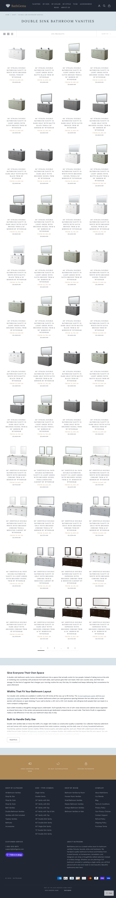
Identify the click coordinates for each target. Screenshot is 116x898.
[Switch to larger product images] (4, 34)
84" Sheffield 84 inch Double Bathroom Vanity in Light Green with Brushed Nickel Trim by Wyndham (16, 576)
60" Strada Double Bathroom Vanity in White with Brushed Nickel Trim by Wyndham (99, 274)
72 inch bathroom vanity (86, 696)
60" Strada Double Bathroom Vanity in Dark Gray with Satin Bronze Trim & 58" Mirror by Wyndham (44, 376)
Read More (13, 740)
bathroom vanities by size (39, 731)
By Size (46, 4)
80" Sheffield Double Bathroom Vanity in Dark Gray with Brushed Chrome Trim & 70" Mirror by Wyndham (44, 628)
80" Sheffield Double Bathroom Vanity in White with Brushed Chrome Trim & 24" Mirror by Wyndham (16, 475)
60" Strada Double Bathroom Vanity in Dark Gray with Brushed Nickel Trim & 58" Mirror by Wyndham (16, 425)
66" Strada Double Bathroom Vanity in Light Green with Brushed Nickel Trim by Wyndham (99, 72)
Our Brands (99, 796)
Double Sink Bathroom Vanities (30, 15)
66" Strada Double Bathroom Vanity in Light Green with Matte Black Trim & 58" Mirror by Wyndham (99, 175)
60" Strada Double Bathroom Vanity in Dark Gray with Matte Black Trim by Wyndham (72, 376)
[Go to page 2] (75, 648)
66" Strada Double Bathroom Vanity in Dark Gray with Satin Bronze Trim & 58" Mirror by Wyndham (16, 224)
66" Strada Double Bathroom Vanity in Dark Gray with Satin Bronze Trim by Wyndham (71, 123)
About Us (65, 7)
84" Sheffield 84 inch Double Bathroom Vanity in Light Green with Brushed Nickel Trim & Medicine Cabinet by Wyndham (44, 476)
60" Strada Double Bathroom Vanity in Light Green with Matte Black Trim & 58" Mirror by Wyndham (44, 425)
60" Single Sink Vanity (43, 826)
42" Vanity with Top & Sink (44, 811)
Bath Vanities (10, 808)
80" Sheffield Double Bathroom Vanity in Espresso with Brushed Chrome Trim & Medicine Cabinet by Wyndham (71, 577)
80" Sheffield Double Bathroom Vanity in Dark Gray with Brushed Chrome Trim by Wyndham (16, 626)
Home (7, 15)
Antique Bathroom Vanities (74, 808)
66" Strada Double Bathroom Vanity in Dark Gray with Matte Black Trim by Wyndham (17, 173)
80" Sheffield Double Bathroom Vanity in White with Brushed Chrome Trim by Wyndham (99, 576)
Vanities (36, 4)
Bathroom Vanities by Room (75, 793)
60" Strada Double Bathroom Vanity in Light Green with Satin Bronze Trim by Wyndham (72, 274)
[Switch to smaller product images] (8, 34)
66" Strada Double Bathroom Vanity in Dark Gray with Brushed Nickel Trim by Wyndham (44, 173)
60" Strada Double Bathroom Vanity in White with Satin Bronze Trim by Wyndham (99, 325)
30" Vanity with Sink (42, 804)
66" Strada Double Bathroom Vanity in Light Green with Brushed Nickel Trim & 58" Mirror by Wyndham (44, 225)
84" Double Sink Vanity (43, 834)
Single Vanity (40, 793)
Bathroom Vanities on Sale (74, 811)
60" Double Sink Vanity (43, 823)
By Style (67, 4)
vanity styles (32, 734)
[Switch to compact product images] (12, 34)
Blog (56, 7)
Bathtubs (8, 823)
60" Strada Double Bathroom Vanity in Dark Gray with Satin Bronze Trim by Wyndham (99, 424)
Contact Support (101, 815)
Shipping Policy (100, 823)
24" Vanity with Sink (42, 800)
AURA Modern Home (52, 890)
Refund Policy (100, 819)
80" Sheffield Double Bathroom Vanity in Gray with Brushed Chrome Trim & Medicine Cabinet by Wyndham (44, 577)
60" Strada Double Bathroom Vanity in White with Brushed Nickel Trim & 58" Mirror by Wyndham (99, 224)
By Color (56, 4)
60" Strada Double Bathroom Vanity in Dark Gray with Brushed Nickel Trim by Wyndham (72, 424)
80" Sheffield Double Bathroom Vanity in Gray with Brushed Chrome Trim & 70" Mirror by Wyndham (44, 525)
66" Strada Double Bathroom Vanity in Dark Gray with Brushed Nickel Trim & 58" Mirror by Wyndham (99, 124)
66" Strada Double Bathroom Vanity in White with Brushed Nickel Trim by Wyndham (16, 72)
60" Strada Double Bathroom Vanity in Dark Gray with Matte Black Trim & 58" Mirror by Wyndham (72, 325)
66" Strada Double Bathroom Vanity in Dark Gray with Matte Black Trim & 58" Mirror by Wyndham (44, 123)
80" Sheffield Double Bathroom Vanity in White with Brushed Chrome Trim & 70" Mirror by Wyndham (99, 475)
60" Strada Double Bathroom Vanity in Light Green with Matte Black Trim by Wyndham (99, 376)
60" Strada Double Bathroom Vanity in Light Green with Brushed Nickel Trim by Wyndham (16, 325)
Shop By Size (10, 796)
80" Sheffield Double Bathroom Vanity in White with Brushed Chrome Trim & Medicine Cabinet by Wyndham (16, 526)
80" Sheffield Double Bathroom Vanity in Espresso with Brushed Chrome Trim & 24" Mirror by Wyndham (71, 628)
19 (68, 648)
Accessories (86, 4)
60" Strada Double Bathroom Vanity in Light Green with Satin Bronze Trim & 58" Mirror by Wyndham (44, 276)
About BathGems (101, 793)
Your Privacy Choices (103, 811)
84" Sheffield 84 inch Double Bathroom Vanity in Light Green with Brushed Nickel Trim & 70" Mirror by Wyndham (71, 476)
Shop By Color (10, 800)
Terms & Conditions (102, 804)
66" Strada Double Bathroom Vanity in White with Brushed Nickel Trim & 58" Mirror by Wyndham (72, 173)
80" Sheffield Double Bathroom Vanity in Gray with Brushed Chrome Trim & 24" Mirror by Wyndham (99, 525)
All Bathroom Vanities (13, 793)
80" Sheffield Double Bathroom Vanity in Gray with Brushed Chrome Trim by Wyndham (72, 525)
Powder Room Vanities (73, 796)
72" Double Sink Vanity (43, 830)
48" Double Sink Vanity (43, 819)
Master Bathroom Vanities (74, 804)
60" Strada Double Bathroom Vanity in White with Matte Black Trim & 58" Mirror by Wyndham (16, 274)
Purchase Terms (101, 826)
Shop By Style (10, 804)
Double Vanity (40, 796)
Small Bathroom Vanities (73, 800)
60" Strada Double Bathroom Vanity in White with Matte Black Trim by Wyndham (16, 376)
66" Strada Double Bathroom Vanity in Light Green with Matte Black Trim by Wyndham (44, 72)
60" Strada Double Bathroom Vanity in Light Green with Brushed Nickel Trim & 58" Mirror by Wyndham (44, 326)
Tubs (75, 4)
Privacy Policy (100, 808)
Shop (14, 15)
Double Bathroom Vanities (14, 811)
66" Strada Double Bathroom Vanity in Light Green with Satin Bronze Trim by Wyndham (16, 123)
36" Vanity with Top (42, 808)
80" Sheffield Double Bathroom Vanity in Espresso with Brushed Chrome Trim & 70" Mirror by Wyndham (99, 628)
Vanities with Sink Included (15, 815)
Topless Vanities (11, 819)
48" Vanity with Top (42, 815)
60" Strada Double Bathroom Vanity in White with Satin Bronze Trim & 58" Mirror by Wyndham (72, 224)
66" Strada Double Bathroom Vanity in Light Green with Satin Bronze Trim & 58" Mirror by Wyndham (72, 73)
